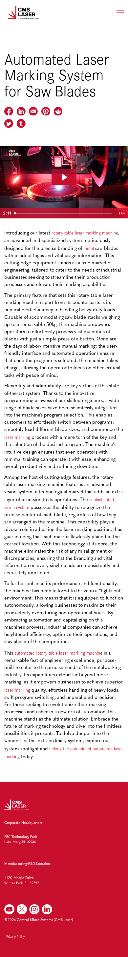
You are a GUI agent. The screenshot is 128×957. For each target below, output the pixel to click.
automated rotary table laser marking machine (58, 653)
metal (88, 248)
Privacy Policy (15, 936)
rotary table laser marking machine (85, 233)
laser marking (17, 437)
